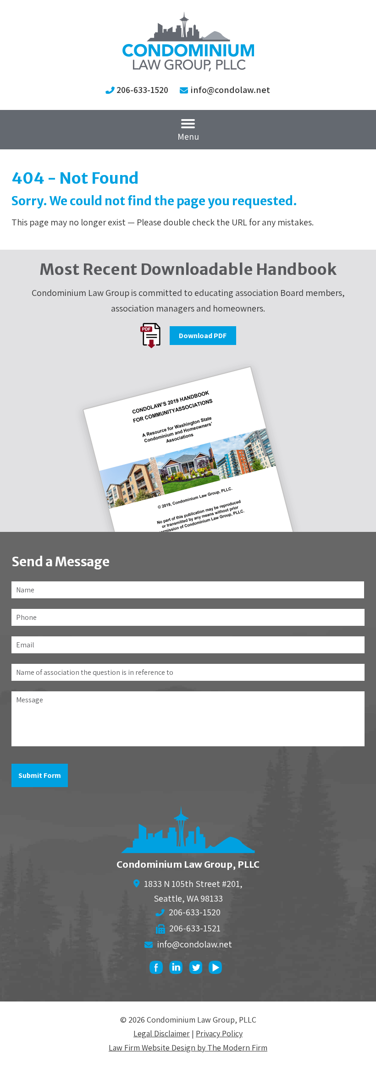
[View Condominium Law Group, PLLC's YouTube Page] (218, 970)
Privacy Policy (219, 1033)
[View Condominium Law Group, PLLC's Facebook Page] (158, 970)
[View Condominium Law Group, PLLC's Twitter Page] (198, 970)
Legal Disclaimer (161, 1033)
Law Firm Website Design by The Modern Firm (188, 1047)
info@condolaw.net (230, 90)
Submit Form (39, 775)
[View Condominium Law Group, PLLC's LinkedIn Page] (178, 970)
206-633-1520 (142, 90)
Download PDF (203, 335)
